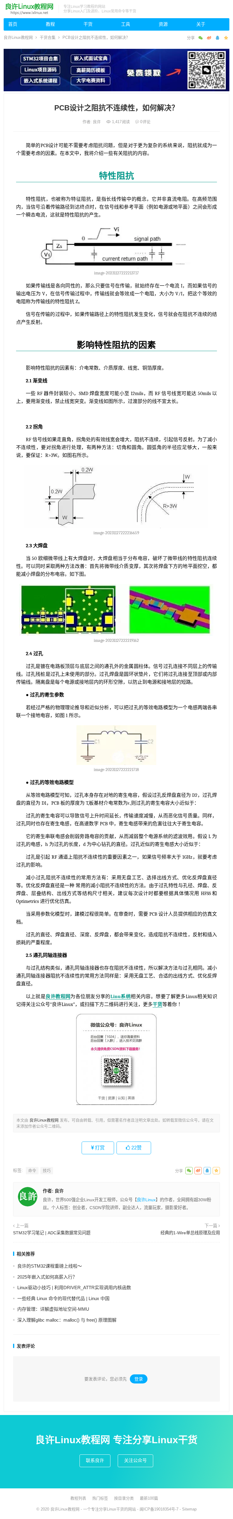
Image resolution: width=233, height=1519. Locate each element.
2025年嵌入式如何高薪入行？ (47, 1276)
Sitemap (189, 1509)
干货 (88, 24)
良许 (97, 121)
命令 (32, 1170)
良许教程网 (58, 996)
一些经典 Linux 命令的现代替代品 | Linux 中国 (63, 1298)
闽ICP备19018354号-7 (159, 1509)
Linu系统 (120, 996)
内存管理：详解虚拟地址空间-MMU (53, 1309)
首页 (12, 24)
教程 (50, 24)
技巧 (47, 1170)
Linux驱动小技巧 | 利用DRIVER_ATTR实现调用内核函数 (74, 1287)
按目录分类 (124, 1498)
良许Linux (146, 1199)
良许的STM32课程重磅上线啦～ (49, 1266)
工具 (125, 24)
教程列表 (78, 1498)
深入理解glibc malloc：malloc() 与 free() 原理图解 (66, 1320)
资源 (163, 24)
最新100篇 (149, 1498)
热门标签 (100, 1498)
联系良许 (95, 1460)
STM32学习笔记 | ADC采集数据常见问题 (51, 1232)
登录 (138, 1378)
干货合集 (48, 37)
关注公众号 (135, 1460)
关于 (200, 24)
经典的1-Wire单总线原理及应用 (190, 1232)
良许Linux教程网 (18, 37)
